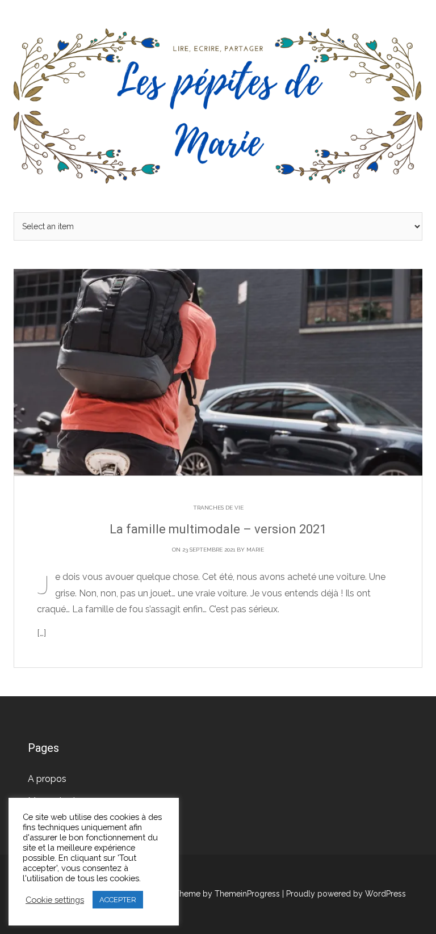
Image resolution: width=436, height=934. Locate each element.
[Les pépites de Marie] (218, 105)
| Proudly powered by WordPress (344, 893)
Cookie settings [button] (55, 899)
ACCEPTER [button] (117, 899)
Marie (255, 549)
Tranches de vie (218, 507)
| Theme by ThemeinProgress (225, 893)
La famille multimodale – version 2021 (218, 529)
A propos (47, 778)
